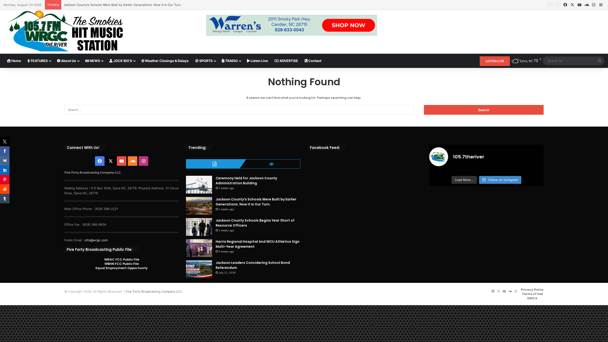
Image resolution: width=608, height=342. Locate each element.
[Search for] (599, 61)
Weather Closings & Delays (166, 61)
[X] (572, 5)
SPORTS (206, 61)
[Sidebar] (600, 5)
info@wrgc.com (96, 240)
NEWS (94, 61)
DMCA (532, 298)
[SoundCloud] (586, 5)
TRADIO (231, 61)
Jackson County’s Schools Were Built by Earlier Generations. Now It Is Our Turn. (123, 5)
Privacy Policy (532, 289)
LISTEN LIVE (495, 61)
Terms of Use (532, 294)
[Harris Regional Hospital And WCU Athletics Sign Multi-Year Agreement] (199, 248)
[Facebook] (565, 5)
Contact (314, 61)
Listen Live (259, 61)
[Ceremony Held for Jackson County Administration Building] (199, 185)
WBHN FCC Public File (121, 263)
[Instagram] (593, 5)
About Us (68, 61)
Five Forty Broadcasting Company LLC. (154, 291)
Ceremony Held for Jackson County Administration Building (246, 180)
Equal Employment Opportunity (121, 268)
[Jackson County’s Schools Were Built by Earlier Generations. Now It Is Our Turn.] (199, 206)
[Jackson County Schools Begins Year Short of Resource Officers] (199, 227)
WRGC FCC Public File (121, 259)
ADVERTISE (288, 61)
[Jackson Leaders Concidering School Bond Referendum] (199, 269)
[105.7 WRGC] (65, 31)
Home (16, 61)
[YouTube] (579, 5)
